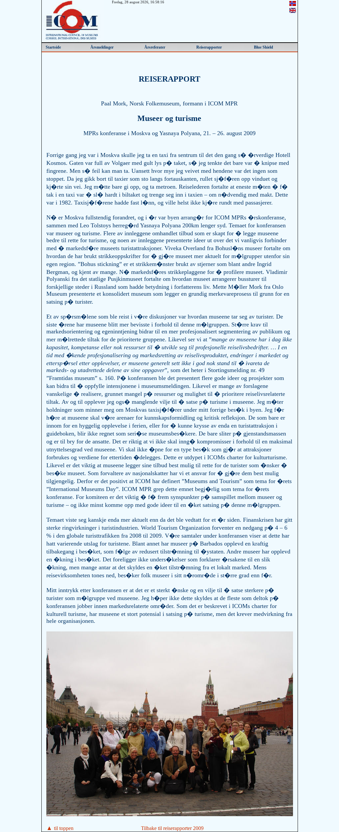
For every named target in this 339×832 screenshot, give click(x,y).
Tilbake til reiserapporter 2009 (172, 828)
